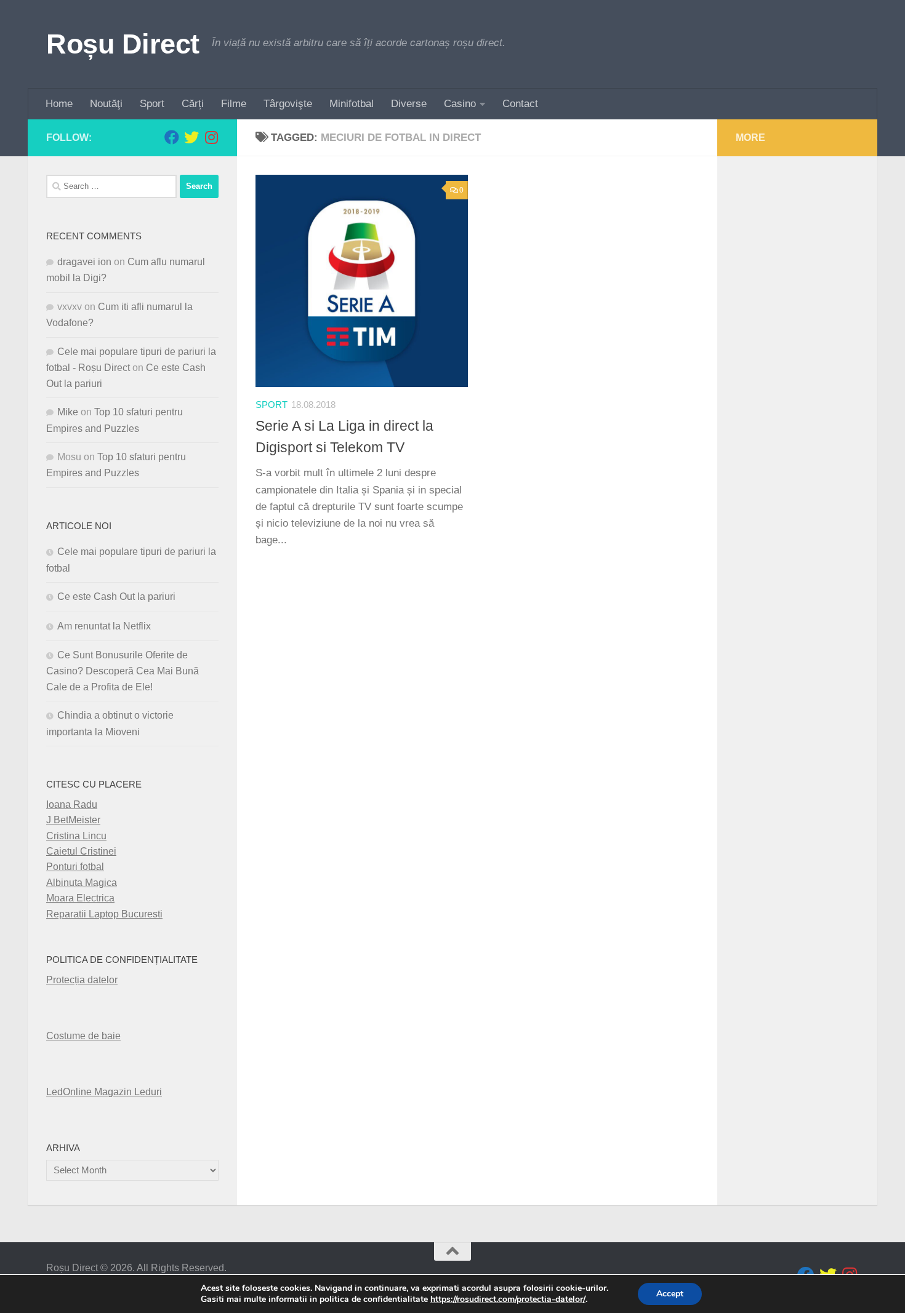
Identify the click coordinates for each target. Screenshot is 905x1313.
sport (271, 405)
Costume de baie (83, 1036)
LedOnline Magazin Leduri (104, 1092)
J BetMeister (73, 820)
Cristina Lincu (76, 836)
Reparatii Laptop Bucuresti (104, 914)
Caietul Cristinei (81, 851)
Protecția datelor (82, 980)
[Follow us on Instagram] (211, 137)
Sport (152, 104)
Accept (669, 1293)
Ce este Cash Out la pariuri (116, 596)
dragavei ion (84, 262)
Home (59, 104)
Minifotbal (351, 104)
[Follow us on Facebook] (171, 137)
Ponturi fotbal (75, 866)
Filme (233, 104)
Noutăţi (106, 104)
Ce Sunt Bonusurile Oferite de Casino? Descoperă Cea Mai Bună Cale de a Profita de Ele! (122, 671)
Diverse (409, 104)
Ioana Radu (71, 804)
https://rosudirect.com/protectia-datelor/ (507, 1299)
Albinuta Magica (81, 882)
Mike (67, 412)
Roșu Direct (122, 44)
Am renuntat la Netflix (104, 626)
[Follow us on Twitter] (191, 137)
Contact (520, 104)
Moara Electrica (80, 898)
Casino (460, 104)
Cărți (193, 104)
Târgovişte (287, 104)
